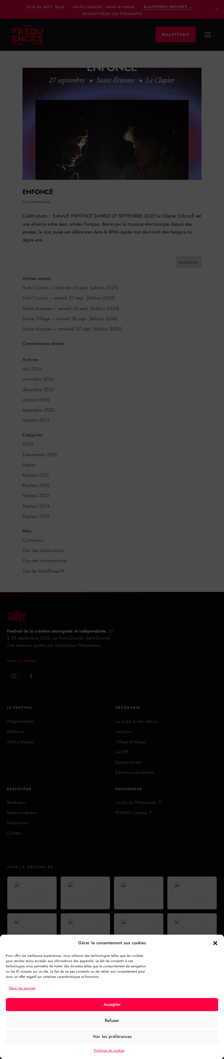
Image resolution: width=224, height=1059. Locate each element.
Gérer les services (22, 988)
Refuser (112, 1020)
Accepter (112, 1004)
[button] (215, 943)
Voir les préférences (112, 1036)
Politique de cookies (109, 1050)
